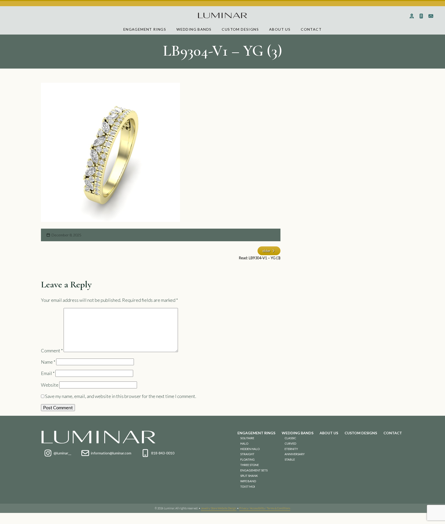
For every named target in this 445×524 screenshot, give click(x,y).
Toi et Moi (247, 486)
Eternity (291, 449)
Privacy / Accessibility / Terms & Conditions (264, 508)
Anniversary (295, 454)
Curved (290, 443)
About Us (279, 29)
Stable (290, 459)
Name (48, 362)
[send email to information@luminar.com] (430, 16)
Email (48, 373)
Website (49, 385)
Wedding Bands (193, 29)
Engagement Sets (254, 470)
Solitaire (247, 438)
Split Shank (249, 475)
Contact (311, 29)
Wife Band (248, 481)
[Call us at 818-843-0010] (421, 16)
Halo (244, 443)
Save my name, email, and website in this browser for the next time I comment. (120, 396)
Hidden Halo (250, 449)
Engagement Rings (144, 29)
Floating (247, 459)
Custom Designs (240, 29)
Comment (52, 350)
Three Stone (249, 465)
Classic (290, 438)
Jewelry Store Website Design (218, 508)
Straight (247, 454)
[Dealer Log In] (412, 16)
